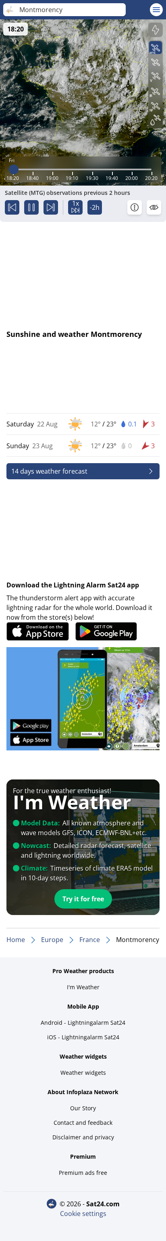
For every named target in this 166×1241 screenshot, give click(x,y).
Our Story (83, 1108)
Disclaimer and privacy (83, 1137)
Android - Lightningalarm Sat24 (83, 1022)
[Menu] (156, 9)
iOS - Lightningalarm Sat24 (83, 1037)
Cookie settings (83, 1213)
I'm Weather (83, 987)
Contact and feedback (83, 1122)
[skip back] (12, 207)
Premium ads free (83, 1172)
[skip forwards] (51, 207)
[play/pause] (31, 207)
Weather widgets (83, 1072)
